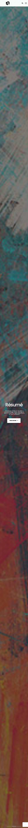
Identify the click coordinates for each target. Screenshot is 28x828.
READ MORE (13, 420)
